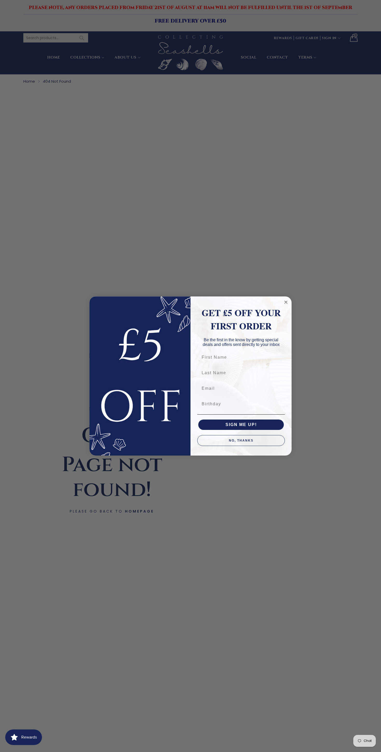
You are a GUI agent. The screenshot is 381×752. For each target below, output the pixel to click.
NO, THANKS (241, 440)
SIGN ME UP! (241, 424)
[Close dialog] (286, 302)
